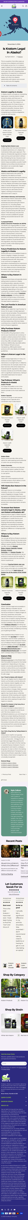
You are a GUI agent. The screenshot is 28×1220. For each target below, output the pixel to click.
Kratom (20, 56)
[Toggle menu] (1, 6)
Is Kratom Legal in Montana (9, 765)
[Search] (23, 6)
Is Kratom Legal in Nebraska (9, 767)
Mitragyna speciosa (7, 660)
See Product (7, 140)
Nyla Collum (16, 790)
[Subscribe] (25, 1063)
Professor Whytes (11, 1216)
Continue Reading (7, 874)
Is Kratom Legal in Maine (8, 763)
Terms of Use (22, 1067)
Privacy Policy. (6, 1069)
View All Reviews (14, 894)
